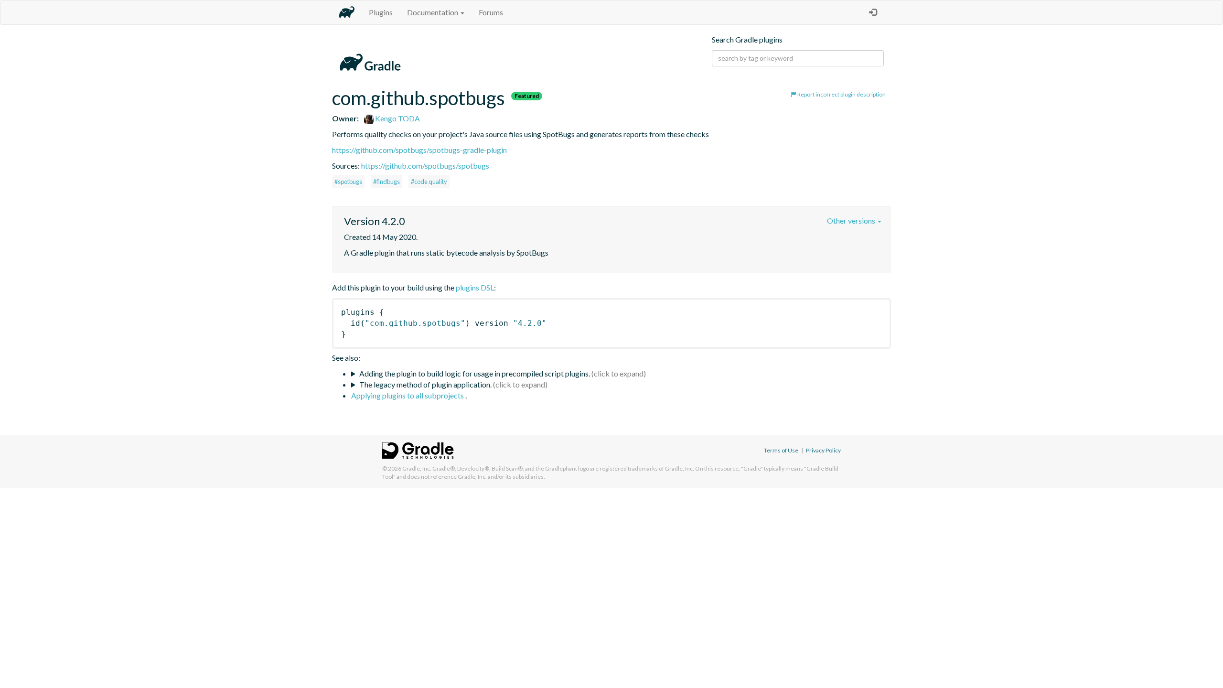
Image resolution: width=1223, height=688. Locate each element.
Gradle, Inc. (416, 468)
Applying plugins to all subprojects (408, 395)
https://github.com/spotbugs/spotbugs (425, 165)
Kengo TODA (397, 118)
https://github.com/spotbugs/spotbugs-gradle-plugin (419, 149)
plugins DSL (475, 287)
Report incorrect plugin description (841, 94)
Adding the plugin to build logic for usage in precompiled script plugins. (474, 373)
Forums (491, 12)
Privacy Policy (823, 450)
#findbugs (386, 181)
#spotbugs (348, 181)
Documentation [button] (433, 12)
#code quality (429, 181)
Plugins (381, 12)
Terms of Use (781, 450)
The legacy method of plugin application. (425, 384)
